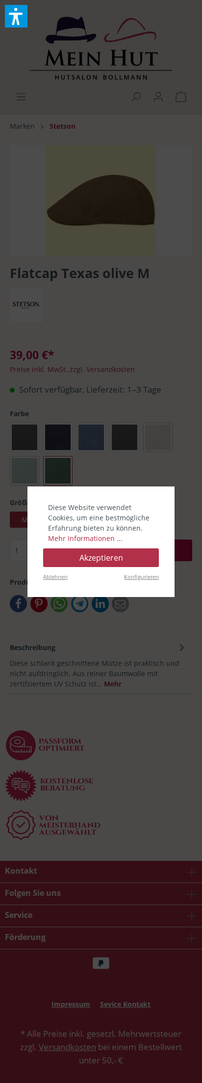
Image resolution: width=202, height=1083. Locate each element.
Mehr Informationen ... (85, 538)
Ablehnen (55, 576)
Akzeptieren (101, 557)
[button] (16, 16)
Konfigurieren (141, 576)
